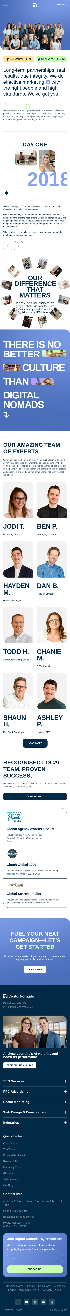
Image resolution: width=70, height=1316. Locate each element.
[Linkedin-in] (43, 1302)
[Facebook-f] (18, 1302)
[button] (7, 245)
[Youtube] (26, 1302)
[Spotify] (52, 1302)
